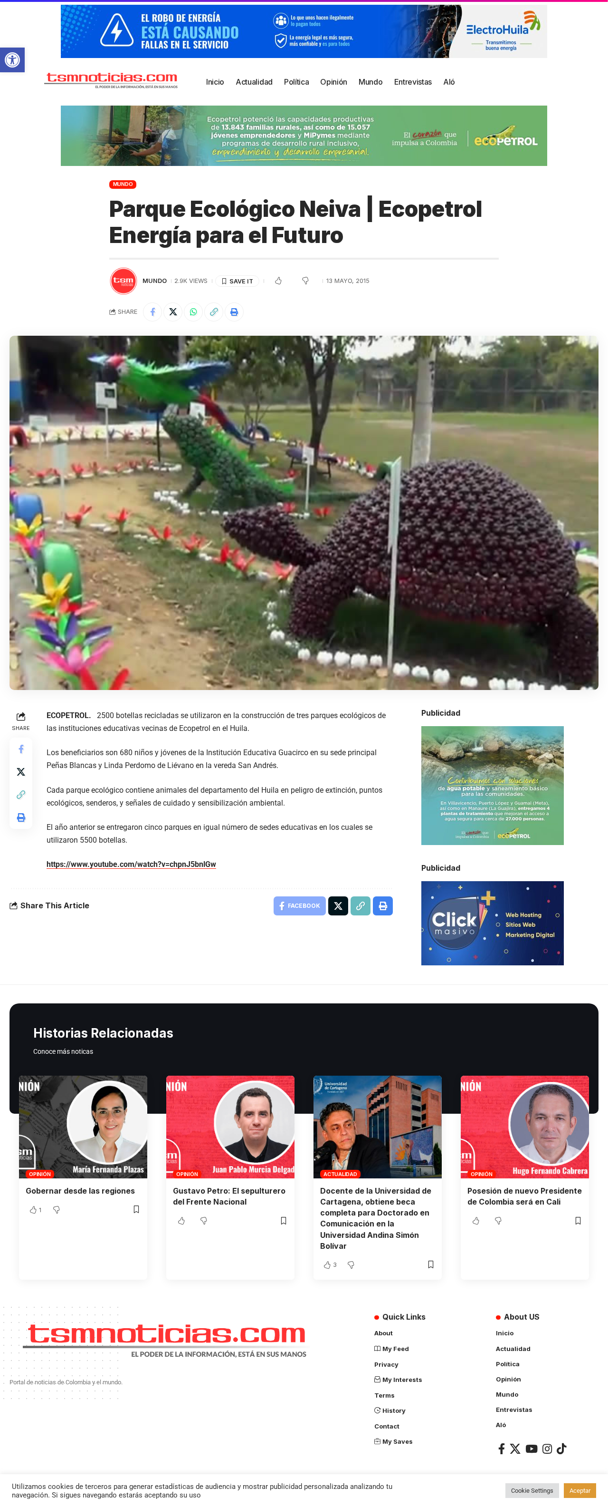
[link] (12, 60)
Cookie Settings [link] (532, 1490)
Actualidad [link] (340, 1174)
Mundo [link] (123, 184)
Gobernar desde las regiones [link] (80, 1191)
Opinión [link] (39, 1174)
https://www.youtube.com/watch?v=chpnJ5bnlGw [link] (131, 864)
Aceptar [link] (580, 1490)
